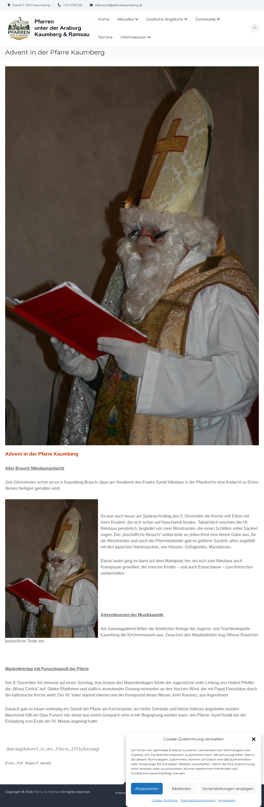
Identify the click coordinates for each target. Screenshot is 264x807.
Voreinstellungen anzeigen (227, 788)
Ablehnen (181, 788)
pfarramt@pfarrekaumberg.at (118, 5)
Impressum (227, 800)
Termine (105, 37)
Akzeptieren (147, 788)
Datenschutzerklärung (198, 800)
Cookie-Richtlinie (165, 800)
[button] (253, 739)
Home (104, 19)
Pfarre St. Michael (47, 792)
